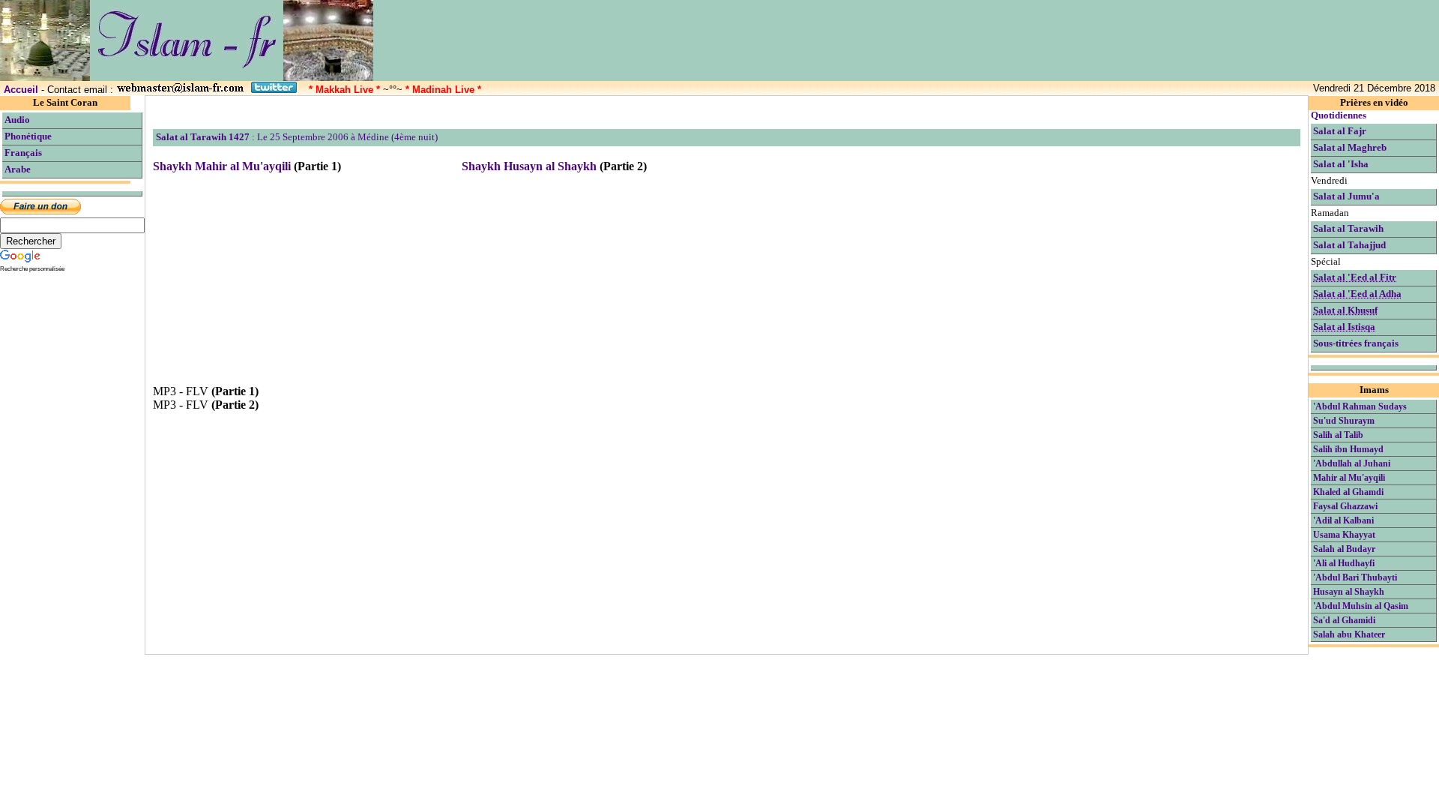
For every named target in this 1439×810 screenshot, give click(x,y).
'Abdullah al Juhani (1351, 463)
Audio (17, 120)
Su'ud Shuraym (1344, 420)
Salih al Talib (1338, 435)
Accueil (21, 89)
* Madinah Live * (443, 89)
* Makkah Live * (344, 89)
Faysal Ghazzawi (1345, 506)
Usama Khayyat (1344, 534)
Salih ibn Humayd (1348, 449)
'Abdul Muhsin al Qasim (1360, 606)
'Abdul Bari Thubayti (1355, 577)
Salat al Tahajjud (1349, 245)
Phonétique (28, 136)
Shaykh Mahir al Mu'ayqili (222, 166)
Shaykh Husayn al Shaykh (529, 166)
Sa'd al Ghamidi (1344, 620)
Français (23, 153)
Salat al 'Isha (1341, 164)
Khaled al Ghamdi (1348, 492)
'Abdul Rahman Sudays (1360, 406)
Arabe (17, 169)
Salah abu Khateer (1349, 634)
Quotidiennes (1338, 115)
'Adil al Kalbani (1343, 520)
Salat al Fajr (1339, 131)
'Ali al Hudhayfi (1344, 563)
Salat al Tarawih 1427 (203, 137)
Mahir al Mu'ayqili (1349, 477)
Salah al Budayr (1344, 549)
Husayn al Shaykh (1348, 591)
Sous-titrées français (1356, 343)
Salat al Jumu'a (1346, 196)
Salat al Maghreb (1350, 147)
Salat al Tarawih (1348, 229)
